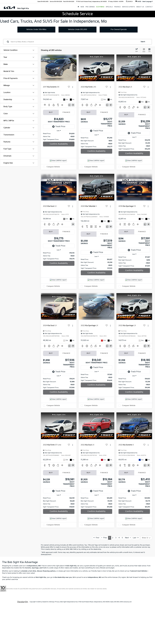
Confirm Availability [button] (59, 144)
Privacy (57, 602)
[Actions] (72, 87)
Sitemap (51, 602)
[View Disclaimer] (62, 105)
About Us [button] (140, 7)
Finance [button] (117, 7)
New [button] (82, 7)
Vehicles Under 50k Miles (36, 30)
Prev (104, 538)
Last (135, 538)
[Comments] (69, 105)
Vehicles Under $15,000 (77, 30)
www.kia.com (128, 602)
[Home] (78, 7)
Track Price (60, 126)
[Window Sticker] (73, 105)
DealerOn (45, 602)
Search (143, 42)
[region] (58, 137)
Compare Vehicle (53, 167)
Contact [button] (149, 7)
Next (127, 538)
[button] (74, 68)
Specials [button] (109, 7)
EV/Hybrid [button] (100, 7)
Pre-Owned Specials (119, 30)
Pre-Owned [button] (90, 7)
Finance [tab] (66, 112)
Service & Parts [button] (128, 7)
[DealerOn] (22, 602)
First (96, 538)
